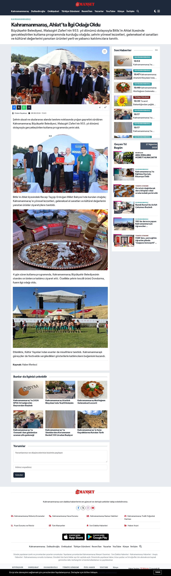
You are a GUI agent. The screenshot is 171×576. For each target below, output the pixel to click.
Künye (121, 11)
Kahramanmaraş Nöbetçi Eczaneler (29, 516)
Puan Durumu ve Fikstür (24, 526)
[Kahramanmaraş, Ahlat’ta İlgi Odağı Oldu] (60, 75)
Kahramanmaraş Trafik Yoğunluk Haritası (139, 517)
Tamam (157, 572)
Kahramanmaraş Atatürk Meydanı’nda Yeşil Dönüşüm (144, 76)
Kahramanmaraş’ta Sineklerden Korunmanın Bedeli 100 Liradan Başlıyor (59, 432)
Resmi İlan (87, 11)
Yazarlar (99, 11)
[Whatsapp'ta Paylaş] (24, 107)
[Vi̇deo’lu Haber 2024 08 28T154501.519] (60, 239)
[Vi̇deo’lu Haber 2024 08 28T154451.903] (60, 317)
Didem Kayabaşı (21, 113)
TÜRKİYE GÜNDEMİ (71, 567)
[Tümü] (156, 50)
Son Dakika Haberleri (99, 526)
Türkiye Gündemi (70, 11)
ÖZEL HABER (89, 567)
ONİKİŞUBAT (33, 567)
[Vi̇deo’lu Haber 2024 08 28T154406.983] (60, 162)
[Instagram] (88, 508)
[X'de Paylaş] (19, 107)
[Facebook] (78, 508)
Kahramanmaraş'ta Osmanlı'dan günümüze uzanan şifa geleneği (25, 432)
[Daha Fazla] (29, 107)
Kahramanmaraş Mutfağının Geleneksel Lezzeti (144, 90)
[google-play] (97, 537)
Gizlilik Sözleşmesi (107, 572)
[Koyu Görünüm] (155, 11)
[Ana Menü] (158, 11)
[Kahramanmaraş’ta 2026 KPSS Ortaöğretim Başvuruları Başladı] (28, 390)
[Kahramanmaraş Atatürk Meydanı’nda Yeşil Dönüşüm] (60, 390)
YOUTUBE (104, 567)
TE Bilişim (144, 568)
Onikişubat (53, 11)
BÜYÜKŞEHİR (17, 567)
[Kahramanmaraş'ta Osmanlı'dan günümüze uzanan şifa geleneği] (28, 419)
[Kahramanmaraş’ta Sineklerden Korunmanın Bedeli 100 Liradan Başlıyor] (60, 419)
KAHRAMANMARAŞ (21, 19)
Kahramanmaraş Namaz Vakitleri (104, 516)
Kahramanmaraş (20, 11)
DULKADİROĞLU (51, 567)
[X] (83, 508)
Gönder (19, 475)
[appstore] (73, 537)
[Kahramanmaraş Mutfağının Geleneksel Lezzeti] (92, 390)
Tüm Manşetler (58, 526)
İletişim (130, 11)
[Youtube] (93, 508)
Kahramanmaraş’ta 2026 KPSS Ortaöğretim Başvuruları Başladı (26, 403)
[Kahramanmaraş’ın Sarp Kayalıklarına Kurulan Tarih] (92, 419)
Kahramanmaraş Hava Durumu (65, 516)
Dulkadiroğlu (38, 11)
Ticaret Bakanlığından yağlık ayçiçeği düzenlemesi (144, 103)
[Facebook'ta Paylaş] (14, 107)
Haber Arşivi (133, 526)
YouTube (110, 11)
